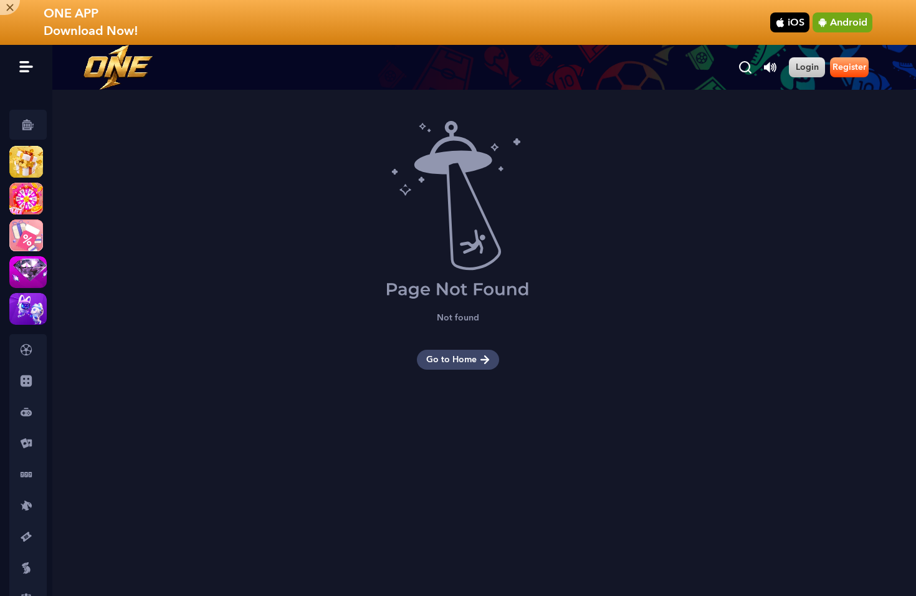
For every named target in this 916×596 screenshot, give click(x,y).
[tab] (28, 349)
